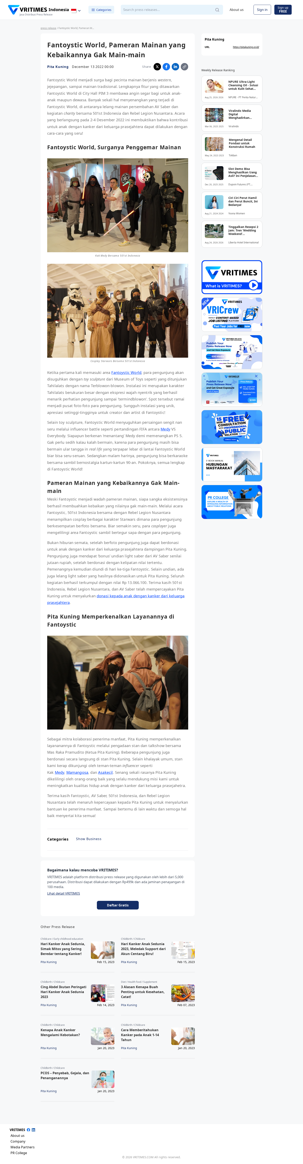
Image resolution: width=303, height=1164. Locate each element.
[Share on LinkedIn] (175, 66)
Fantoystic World (126, 372)
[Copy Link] (184, 66)
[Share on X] (157, 66)
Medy (165, 429)
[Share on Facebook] (166, 66)
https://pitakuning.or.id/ (246, 47)
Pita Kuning (58, 66)
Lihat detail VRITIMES (63, 893)
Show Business (88, 839)
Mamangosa (77, 772)
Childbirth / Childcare (133, 939)
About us (237, 10)
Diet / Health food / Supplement (139, 982)
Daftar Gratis (118, 905)
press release (48, 28)
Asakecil (105, 772)
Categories (103, 10)
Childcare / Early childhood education (62, 939)
